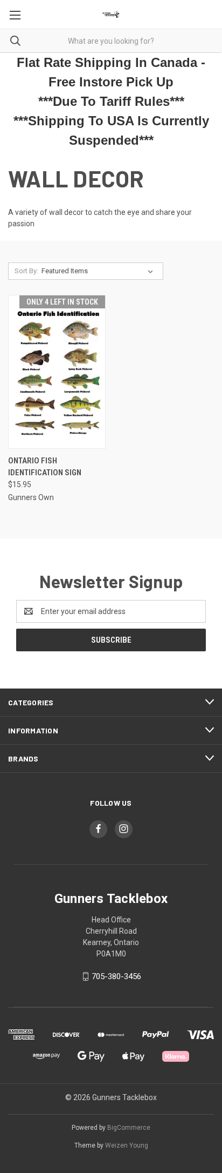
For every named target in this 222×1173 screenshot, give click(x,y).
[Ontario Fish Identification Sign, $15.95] (56, 372)
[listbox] (99, 271)
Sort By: (26, 271)
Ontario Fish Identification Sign (44, 467)
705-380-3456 (116, 976)
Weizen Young (126, 1145)
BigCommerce (128, 1127)
